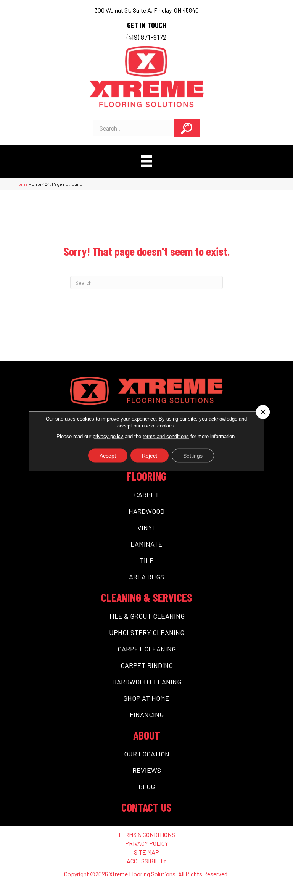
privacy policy (108, 436)
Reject (149, 455)
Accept (108, 455)
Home (21, 184)
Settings (193, 455)
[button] (187, 128)
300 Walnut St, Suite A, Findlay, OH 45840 (147, 10)
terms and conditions (166, 436)
